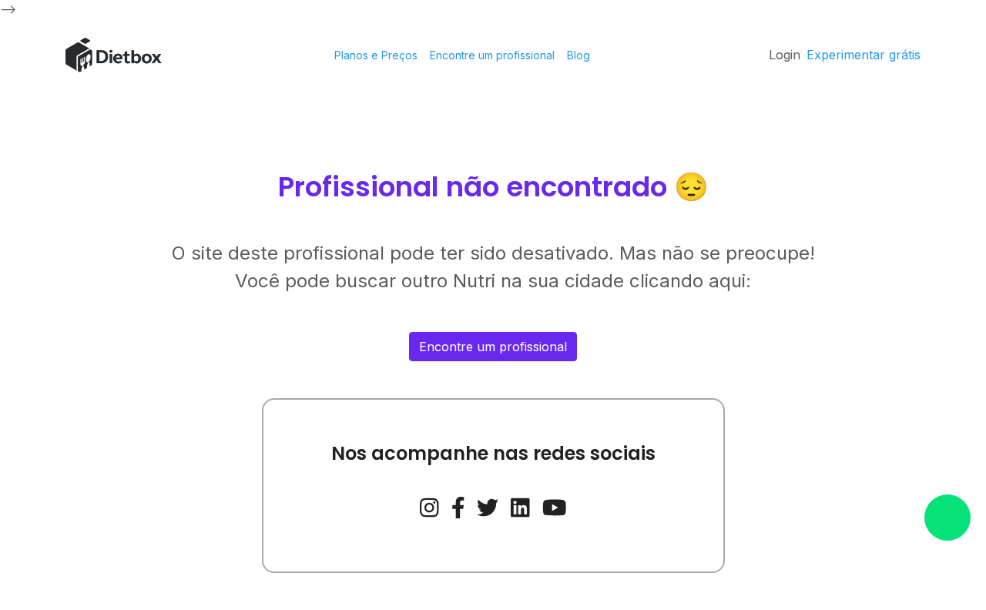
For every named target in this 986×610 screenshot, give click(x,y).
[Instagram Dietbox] (429, 506)
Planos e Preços (376, 55)
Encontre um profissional (492, 55)
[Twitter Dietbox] (487, 506)
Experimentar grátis (864, 54)
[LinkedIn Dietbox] (520, 506)
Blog (578, 55)
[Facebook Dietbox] (458, 506)
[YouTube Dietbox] (554, 506)
